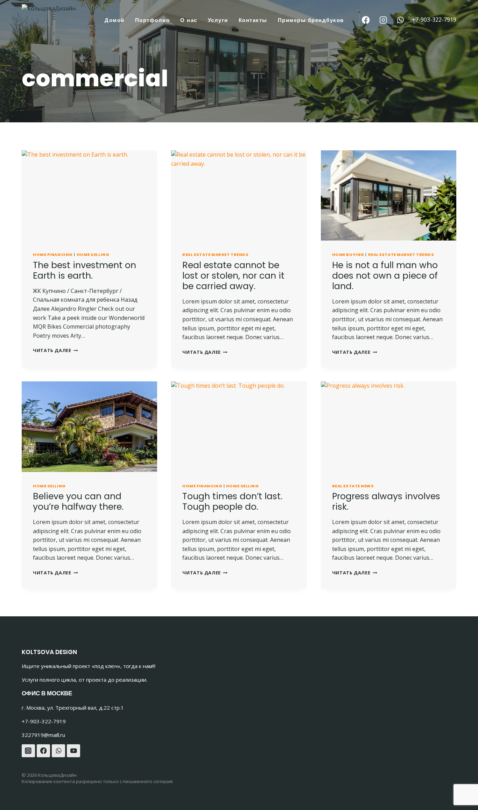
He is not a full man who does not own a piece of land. (385, 275)
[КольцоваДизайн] (59, 22)
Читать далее (55, 350)
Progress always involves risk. (386, 501)
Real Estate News (353, 486)
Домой (115, 20)
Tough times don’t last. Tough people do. (232, 501)
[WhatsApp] (400, 20)
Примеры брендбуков (311, 20)
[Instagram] (383, 20)
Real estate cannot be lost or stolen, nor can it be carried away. (233, 275)
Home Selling (93, 254)
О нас (188, 20)
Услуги (218, 20)
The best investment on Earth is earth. (84, 270)
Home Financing (53, 254)
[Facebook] (366, 20)
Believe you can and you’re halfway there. (78, 501)
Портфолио (152, 20)
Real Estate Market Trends (215, 254)
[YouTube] (73, 751)
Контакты (253, 20)
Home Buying (348, 254)
